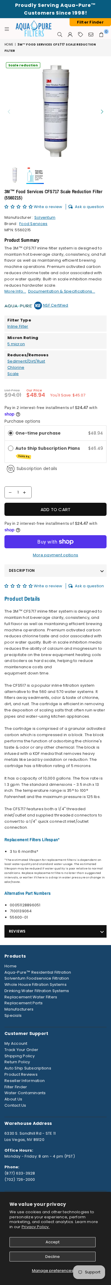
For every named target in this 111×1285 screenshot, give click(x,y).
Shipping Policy (19, 1056)
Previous (8, 111)
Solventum (44, 217)
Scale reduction (23, 65)
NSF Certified (55, 305)
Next (102, 111)
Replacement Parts (23, 1003)
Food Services (33, 224)
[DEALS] (80, 34)
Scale (13, 374)
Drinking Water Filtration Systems (36, 991)
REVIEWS (17, 931)
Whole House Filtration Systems (35, 984)
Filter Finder (15, 1087)
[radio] (10, 433)
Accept (52, 1242)
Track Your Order (21, 1050)
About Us (13, 1099)
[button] (19, 207)
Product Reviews (21, 1074)
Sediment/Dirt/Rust (26, 361)
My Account (16, 1043)
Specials (13, 1015)
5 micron (16, 344)
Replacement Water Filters (30, 997)
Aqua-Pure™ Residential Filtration (37, 972)
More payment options (55, 555)
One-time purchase (38, 433)
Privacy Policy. (36, 1227)
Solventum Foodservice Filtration (36, 978)
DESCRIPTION (22, 570)
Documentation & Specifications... (61, 291)
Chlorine (15, 367)
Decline (52, 1256)
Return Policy (17, 1062)
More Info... (15, 291)
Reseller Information (24, 1080)
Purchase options (22, 421)
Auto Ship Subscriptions (27, 1068)
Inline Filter (17, 326)
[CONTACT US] (91, 34)
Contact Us (15, 1105)
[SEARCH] (60, 34)
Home (8, 44)
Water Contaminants (25, 1093)
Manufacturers (18, 1009)
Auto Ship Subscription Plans (48, 451)
